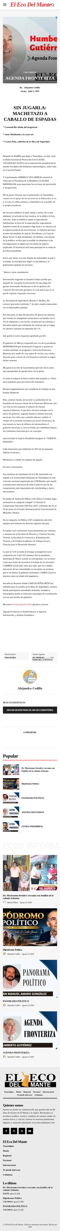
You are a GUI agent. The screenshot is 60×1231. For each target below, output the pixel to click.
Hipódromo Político (30, 784)
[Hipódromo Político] (11, 784)
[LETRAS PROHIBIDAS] (11, 826)
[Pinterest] (33, 739)
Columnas (30, 72)
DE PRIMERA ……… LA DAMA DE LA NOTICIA (42, 659)
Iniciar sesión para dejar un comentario (30, 710)
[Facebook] (20, 739)
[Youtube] (30, 1131)
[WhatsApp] (40, 739)
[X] (27, 739)
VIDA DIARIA (10, 658)
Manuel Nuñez (12, 902)
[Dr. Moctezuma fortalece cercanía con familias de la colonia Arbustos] (11, 769)
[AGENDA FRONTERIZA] (11, 812)
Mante (6, 1194)
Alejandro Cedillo (32, 88)
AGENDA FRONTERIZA (33, 812)
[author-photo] (5, 902)
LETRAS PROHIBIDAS (32, 826)
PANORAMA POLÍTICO (33, 798)
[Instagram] (14, 1131)
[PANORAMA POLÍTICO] (11, 798)
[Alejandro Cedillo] (30, 677)
